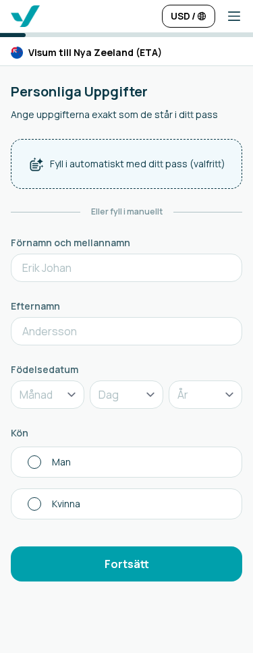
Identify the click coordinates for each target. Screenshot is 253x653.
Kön (19, 432)
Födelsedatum (44, 369)
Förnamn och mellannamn (70, 242)
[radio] (126, 462)
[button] (228, 16)
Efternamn (35, 306)
